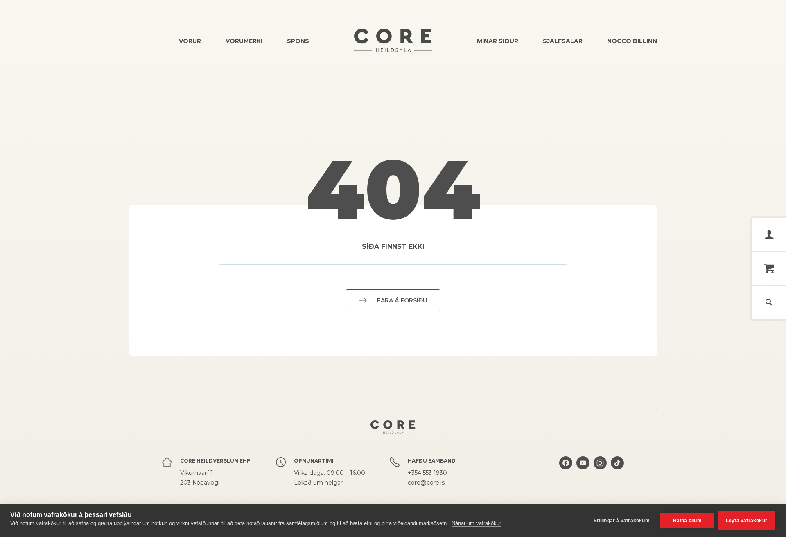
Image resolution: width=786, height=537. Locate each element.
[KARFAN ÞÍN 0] (769, 268)
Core (393, 40)
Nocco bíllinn (632, 41)
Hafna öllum (687, 520)
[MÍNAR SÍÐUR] (769, 234)
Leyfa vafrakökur (746, 520)
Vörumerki (244, 41)
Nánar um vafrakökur (476, 523)
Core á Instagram (600, 471)
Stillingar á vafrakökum (622, 520)
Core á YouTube (583, 471)
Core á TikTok (617, 471)
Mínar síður (497, 41)
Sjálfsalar (563, 41)
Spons (298, 41)
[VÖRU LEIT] (769, 302)
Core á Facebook (565, 471)
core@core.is (426, 482)
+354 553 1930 (427, 472)
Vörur (190, 41)
